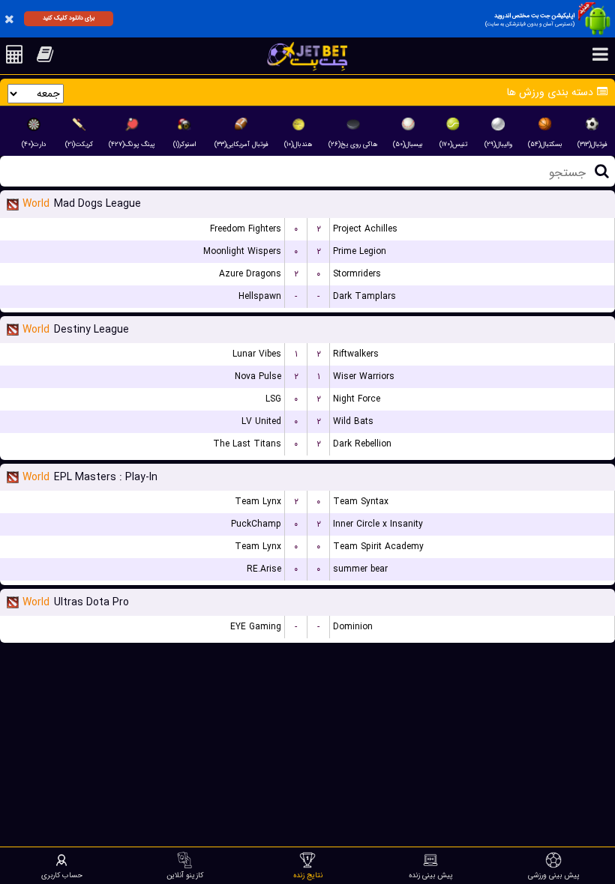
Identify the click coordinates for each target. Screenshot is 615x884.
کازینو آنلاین (184, 875)
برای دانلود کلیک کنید (68, 17)
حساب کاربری (61, 875)
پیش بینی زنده (431, 875)
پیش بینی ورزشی (554, 875)
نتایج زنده (307, 875)
